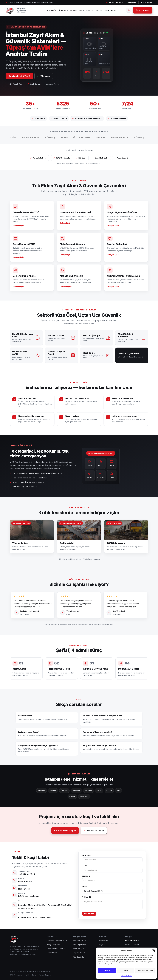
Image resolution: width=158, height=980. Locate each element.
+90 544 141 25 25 (116, 2)
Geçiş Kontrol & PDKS (56, 949)
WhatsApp (132, 2)
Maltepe (88, 790)
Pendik (109, 790)
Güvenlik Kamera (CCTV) (57, 941)
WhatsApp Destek (132, 944)
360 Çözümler (76, 10)
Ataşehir (41, 790)
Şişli (118, 790)
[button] (153, 951)
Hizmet (85, 887)
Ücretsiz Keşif (142, 10)
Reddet (125, 970)
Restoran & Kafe (79, 941)
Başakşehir (84, 796)
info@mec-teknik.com (28, 896)
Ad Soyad (86, 855)
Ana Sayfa (51, 10)
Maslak (72, 796)
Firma (84, 866)
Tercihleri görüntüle (145, 970)
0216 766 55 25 (25, 881)
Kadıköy (53, 790)
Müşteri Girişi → (146, 2)
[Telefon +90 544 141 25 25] (128, 10)
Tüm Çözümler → (80, 957)
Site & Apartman (79, 945)
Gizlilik (27, 975)
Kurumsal (90, 10)
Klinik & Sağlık (78, 949)
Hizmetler (62, 10)
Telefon (86, 876)
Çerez (34, 975)
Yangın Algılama (53, 945)
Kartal (99, 790)
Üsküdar (64, 790)
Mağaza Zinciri (79, 953)
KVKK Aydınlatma (16, 975)
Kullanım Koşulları (45, 975)
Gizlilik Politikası (126, 976)
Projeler (99, 10)
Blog (107, 10)
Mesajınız (86, 897)
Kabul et (107, 970)
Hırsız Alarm (52, 953)
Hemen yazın (24, 889)
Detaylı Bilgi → (19, 225)
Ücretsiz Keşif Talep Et (65, 830)
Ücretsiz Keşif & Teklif (19, 76)
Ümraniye (76, 790)
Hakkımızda (103, 941)
